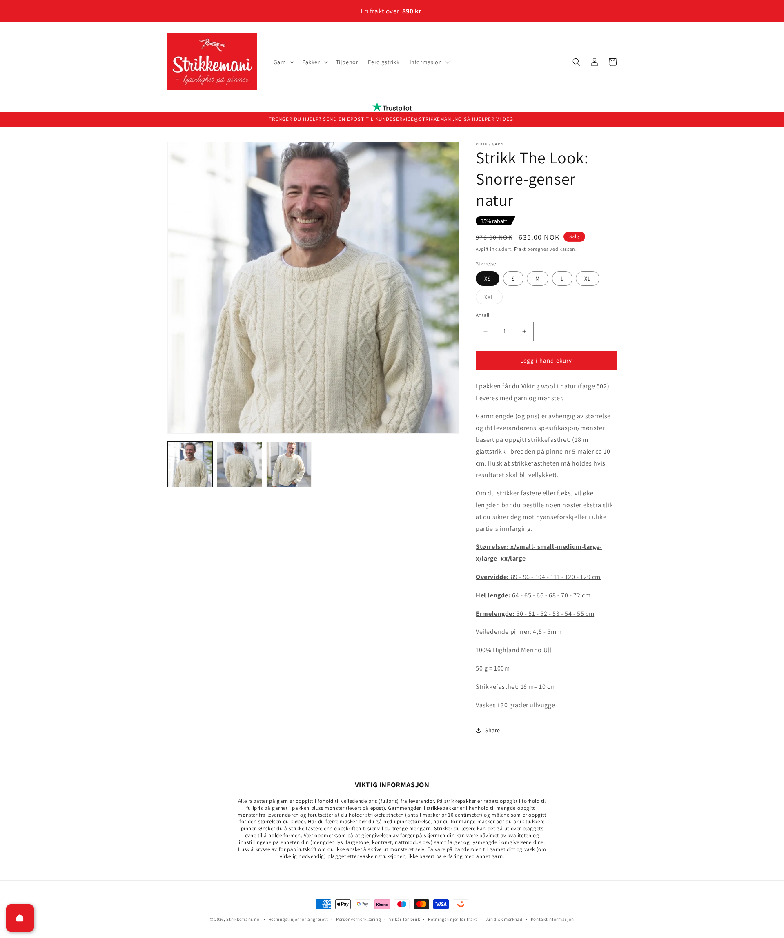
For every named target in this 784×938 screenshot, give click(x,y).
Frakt (520, 249)
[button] (283, 62)
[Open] (20, 918)
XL (587, 278)
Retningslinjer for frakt (452, 919)
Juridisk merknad (504, 919)
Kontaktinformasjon (553, 919)
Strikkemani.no (242, 919)
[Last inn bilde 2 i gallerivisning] (239, 464)
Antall (482, 315)
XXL (493, 298)
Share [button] (492, 730)
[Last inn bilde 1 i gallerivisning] (190, 464)
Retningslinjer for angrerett (298, 919)
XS (487, 278)
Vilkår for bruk (404, 919)
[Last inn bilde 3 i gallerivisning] (289, 464)
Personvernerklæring (358, 919)
